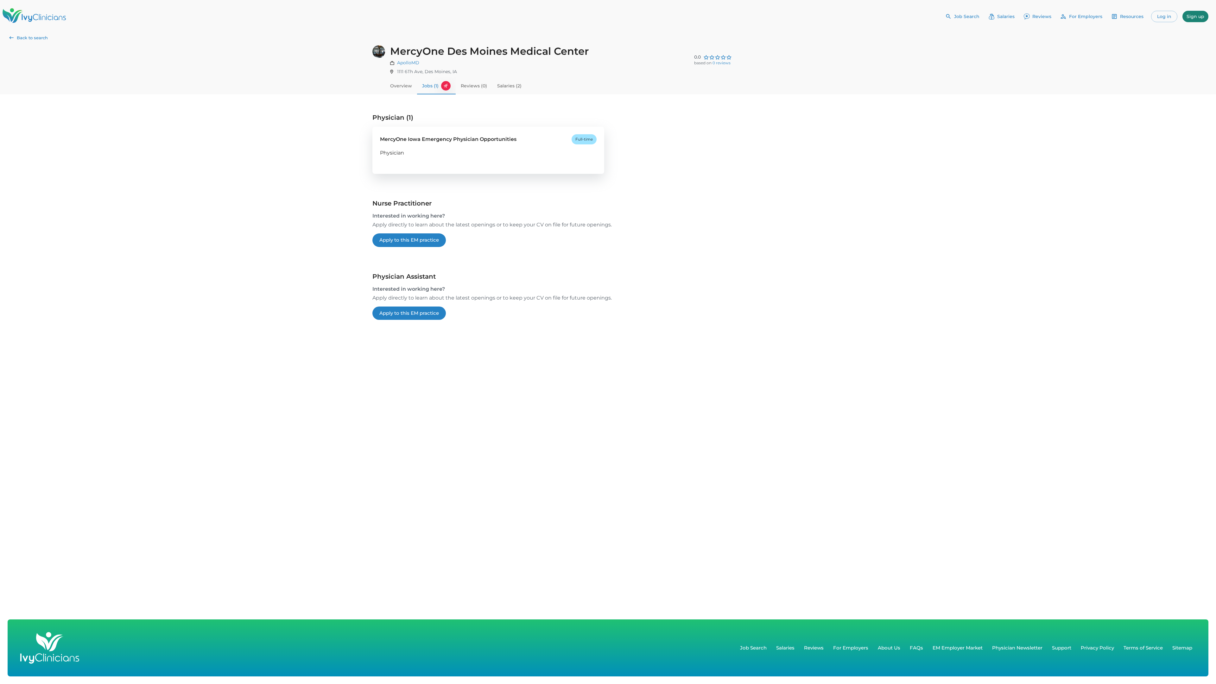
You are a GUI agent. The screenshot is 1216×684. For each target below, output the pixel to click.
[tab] (436, 85)
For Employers (1085, 16)
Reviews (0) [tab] (474, 86)
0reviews (721, 62)
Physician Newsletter (1017, 648)
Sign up (1195, 16)
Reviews (1041, 16)
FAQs (916, 648)
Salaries (1006, 16)
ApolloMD (408, 63)
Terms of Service (1143, 648)
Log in (1164, 16)
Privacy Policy (1097, 648)
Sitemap (1182, 648)
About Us (889, 648)
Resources (1131, 16)
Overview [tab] (401, 86)
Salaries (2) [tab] (509, 86)
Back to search (32, 37)
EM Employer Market (958, 648)
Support (1061, 648)
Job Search (966, 16)
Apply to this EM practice (409, 240)
